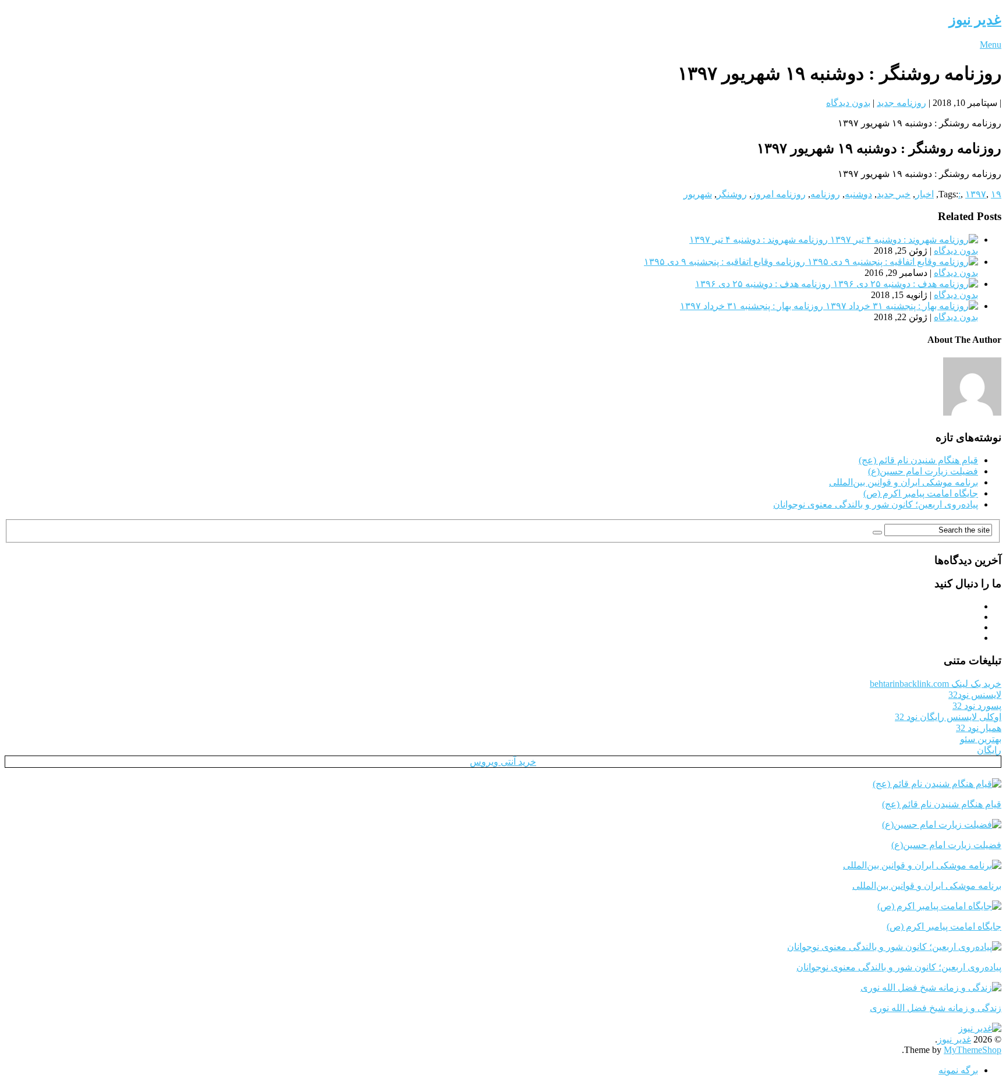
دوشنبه (858, 194)
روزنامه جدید (901, 103)
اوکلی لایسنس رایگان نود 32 (948, 717)
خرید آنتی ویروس (503, 762)
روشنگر (732, 194)
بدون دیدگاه (848, 103)
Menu (990, 44)
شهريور (697, 194)
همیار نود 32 (978, 728)
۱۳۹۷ (975, 194)
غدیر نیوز (975, 19)
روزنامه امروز (779, 194)
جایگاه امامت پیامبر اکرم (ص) (920, 493)
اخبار (924, 194)
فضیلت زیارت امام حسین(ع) (923, 471)
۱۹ (996, 194)
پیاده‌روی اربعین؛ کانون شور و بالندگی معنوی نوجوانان (875, 504)
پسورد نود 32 (976, 706)
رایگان (989, 750)
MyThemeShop (972, 1050)
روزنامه (825, 194)
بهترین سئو (980, 739)
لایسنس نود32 (974, 695)
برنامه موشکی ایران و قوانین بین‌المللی (903, 482)
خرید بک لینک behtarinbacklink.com (935, 684)
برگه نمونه (958, 1070)
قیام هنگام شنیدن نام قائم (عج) (918, 460)
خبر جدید (894, 194)
